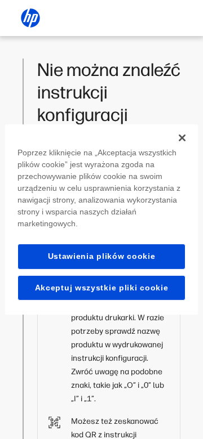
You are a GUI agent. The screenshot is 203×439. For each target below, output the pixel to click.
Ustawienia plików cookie (102, 256)
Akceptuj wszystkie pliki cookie (102, 287)
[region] (101, 219)
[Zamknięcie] (182, 138)
